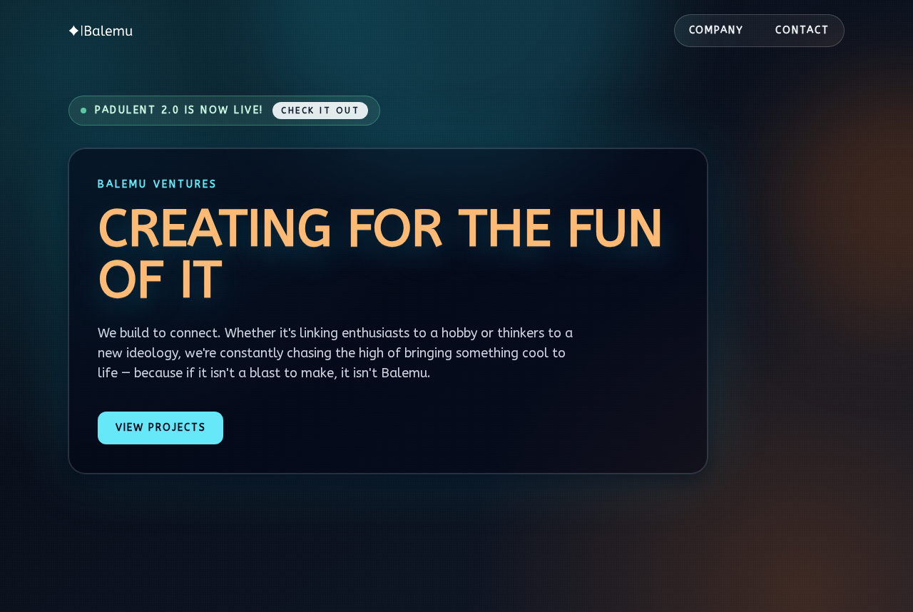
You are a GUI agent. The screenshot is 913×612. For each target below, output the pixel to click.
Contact (802, 30)
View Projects (160, 428)
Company (717, 30)
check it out (320, 111)
